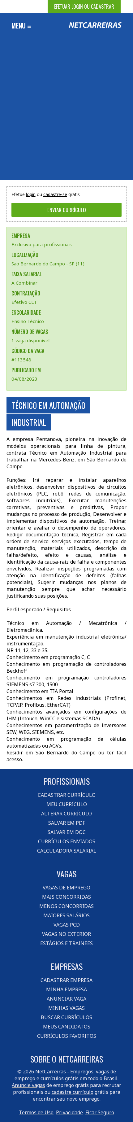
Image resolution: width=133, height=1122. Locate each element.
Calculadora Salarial (66, 850)
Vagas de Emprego (66, 887)
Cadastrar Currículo (67, 795)
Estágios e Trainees (66, 943)
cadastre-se (55, 194)
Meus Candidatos (66, 1026)
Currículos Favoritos (66, 1036)
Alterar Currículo (66, 813)
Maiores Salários (66, 915)
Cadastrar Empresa (66, 980)
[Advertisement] (66, 110)
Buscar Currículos (66, 1017)
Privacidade (69, 1112)
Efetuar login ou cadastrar (84, 6)
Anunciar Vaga (66, 998)
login (31, 194)
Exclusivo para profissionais (41, 244)
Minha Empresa (66, 989)
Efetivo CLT (24, 302)
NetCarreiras (50, 1071)
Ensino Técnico (27, 321)
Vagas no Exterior (66, 934)
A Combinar (24, 283)
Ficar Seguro (99, 1112)
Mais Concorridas (66, 896)
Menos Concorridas (66, 906)
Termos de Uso (36, 1112)
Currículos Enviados (66, 841)
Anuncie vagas (28, 1085)
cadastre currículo (72, 1092)
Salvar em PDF (66, 822)
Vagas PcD (67, 924)
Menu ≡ (21, 25)
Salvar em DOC (67, 832)
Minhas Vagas (66, 1008)
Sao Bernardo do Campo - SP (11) (47, 263)
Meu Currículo (66, 804)
